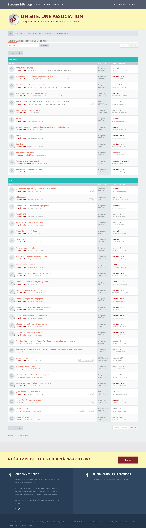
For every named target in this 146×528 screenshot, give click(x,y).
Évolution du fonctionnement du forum (31, 85)
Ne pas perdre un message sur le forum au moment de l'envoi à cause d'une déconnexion (49, 349)
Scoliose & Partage (20, 4)
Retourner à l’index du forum (19, 435)
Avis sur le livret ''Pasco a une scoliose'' (30, 222)
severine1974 (119, 358)
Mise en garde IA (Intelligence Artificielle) (31, 93)
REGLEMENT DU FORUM (25, 152)
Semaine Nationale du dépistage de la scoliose (33, 383)
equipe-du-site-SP (24, 155)
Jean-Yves (21, 411)
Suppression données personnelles (29, 169)
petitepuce (22, 369)
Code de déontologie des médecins (29, 332)
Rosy (116, 127)
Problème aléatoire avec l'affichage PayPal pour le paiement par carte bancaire (45, 341)
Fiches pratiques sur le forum (27, 248)
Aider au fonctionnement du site (28, 161)
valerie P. (117, 85)
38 (89, 411)
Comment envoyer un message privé (29, 299)
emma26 (117, 375)
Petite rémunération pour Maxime (29, 400)
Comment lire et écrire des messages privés (32, 205)
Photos (18, 135)
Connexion (132, 4)
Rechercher (57, 4)
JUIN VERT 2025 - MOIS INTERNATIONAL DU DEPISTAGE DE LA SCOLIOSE (42, 102)
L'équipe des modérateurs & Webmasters (31, 324)
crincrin (116, 102)
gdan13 (20, 343)
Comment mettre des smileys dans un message (33, 273)
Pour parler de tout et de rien (57, 96)
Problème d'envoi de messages (27, 366)
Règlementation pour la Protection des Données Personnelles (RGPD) (42, 127)
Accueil (38, 4)
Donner (128, 459)
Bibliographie (21, 197)
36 (84, 411)
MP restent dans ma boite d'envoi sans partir (33, 375)
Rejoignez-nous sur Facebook (112, 474)
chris (116, 68)
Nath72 (116, 223)
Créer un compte (120, 4)
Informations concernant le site (28, 41)
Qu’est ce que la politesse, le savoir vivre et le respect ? (36, 189)
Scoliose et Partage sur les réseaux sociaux (32, 256)
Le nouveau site (22, 358)
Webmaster (22, 70)
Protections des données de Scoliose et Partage (34, 76)
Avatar (18, 119)
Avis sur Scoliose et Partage (26, 231)
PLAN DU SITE (21, 214)
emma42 (21, 420)
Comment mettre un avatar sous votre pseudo (33, 307)
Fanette (20, 403)
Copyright (19, 144)
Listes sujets (21, 239)
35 (81, 411)
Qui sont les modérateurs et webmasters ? (32, 315)
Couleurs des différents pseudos (28, 265)
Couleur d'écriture (23, 417)
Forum (46, 4)
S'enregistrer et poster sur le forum (29, 290)
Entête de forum (22, 409)
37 (86, 411)
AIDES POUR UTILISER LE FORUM (28, 110)
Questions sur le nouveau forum (28, 392)
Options (116, 427)
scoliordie (21, 377)
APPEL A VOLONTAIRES (24, 68)
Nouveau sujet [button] (16, 53)
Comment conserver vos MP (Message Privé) (32, 282)
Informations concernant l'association (59, 70)
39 (92, 411)
